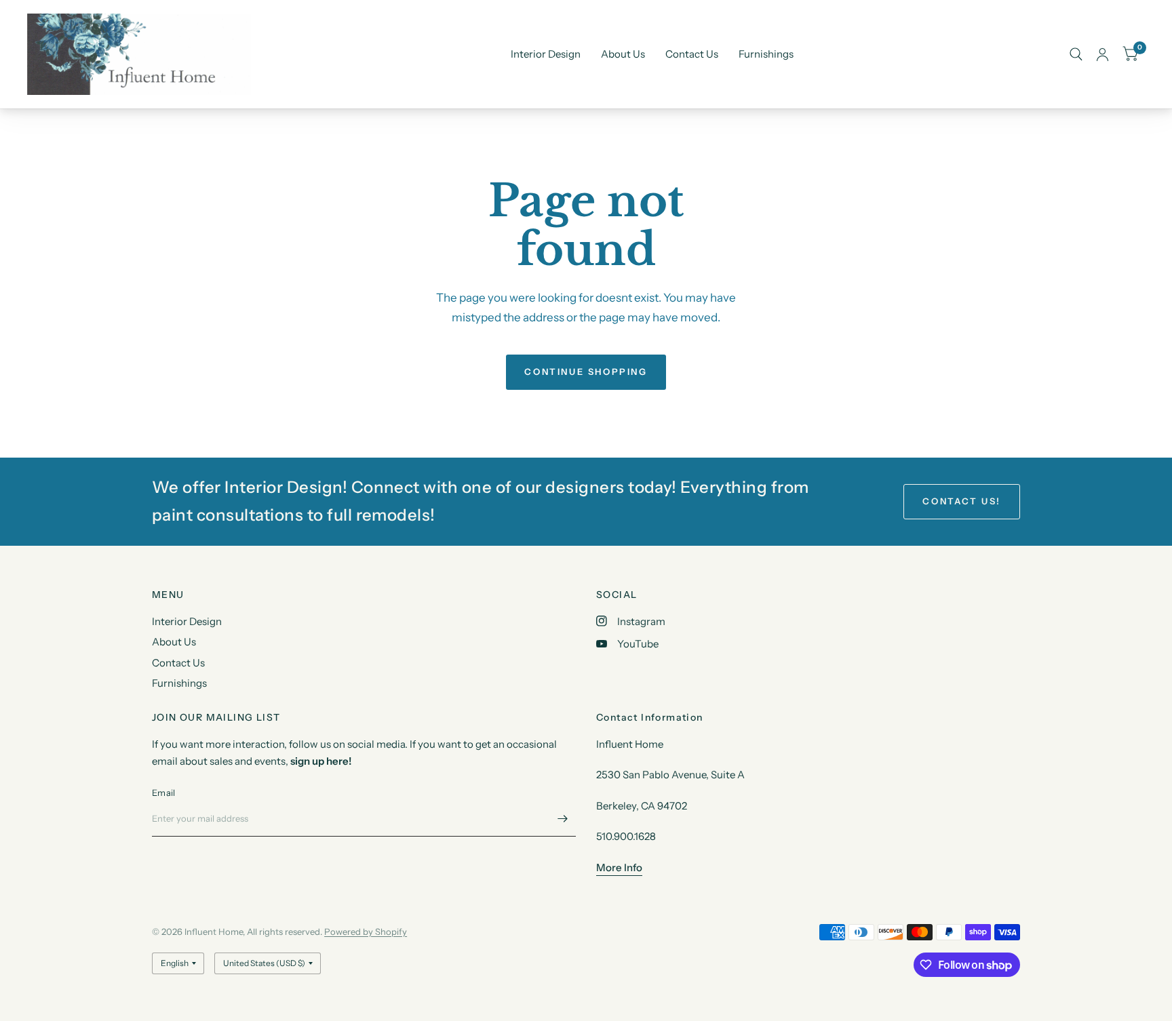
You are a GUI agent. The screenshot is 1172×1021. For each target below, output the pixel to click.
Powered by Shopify (365, 931)
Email (163, 792)
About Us (623, 53)
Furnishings (766, 53)
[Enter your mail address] (562, 819)
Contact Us (691, 53)
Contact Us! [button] (961, 501)
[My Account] (1102, 54)
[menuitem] (546, 54)
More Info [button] (619, 867)
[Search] (1076, 54)
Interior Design (546, 53)
